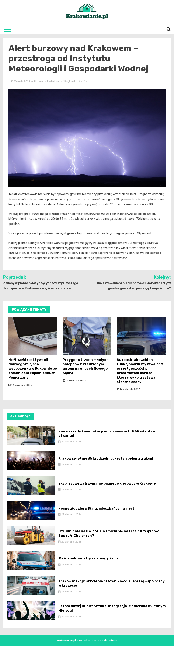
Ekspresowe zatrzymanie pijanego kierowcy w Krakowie (107, 483)
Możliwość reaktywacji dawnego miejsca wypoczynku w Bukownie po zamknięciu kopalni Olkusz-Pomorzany (32, 368)
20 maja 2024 (22, 81)
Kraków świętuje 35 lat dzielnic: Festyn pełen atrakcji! (105, 458)
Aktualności (41, 81)
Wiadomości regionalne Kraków (68, 81)
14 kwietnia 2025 (21, 384)
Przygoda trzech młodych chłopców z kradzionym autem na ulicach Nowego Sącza (86, 366)
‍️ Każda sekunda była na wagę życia (88, 558)
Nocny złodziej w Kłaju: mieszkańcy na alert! (96, 508)
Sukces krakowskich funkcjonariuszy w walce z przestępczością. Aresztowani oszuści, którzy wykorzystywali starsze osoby (140, 371)
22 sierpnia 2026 (71, 441)
